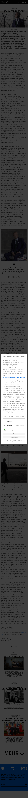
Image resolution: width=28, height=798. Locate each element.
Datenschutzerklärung (11, 440)
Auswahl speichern (14, 433)
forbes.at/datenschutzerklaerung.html (14, 377)
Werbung (10, 430)
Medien (9, 425)
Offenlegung (14, 442)
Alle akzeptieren (14, 437)
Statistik (9, 421)
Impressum (19, 440)
